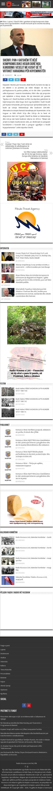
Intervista (4, 662)
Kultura (3, 666)
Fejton (3, 682)
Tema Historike (6, 670)
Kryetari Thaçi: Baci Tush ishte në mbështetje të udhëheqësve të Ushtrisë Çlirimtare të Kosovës (18, 145)
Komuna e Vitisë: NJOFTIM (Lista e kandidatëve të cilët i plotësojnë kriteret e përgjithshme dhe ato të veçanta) (33, 476)
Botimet (3, 678)
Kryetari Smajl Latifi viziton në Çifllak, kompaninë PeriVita (21, 729)
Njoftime (4, 694)
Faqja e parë (5, 646)
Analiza (3, 658)
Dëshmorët (5, 654)
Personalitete (5, 674)
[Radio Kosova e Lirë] (26, 4)
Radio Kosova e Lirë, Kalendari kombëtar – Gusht (33, 537)
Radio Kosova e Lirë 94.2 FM (26, 763)
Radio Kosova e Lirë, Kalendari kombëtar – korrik (33, 548)
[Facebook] (24, 705)
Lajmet (10, 22)
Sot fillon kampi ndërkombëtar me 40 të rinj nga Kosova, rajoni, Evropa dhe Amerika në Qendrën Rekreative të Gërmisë (35, 154)
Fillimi (4, 22)
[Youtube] (29, 705)
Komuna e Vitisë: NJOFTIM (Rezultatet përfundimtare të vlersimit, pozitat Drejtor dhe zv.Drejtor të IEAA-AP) (33, 454)
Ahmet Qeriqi (5, 686)
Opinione (4, 690)
